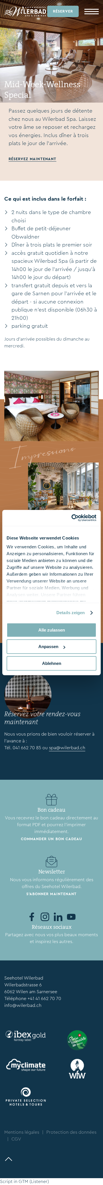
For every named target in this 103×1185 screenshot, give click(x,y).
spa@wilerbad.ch (67, 747)
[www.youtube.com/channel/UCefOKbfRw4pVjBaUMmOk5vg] (71, 917)
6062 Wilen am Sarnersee (30, 991)
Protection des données (71, 1132)
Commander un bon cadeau (51, 839)
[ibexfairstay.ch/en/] (26, 1036)
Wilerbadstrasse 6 (23, 985)
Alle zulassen (51, 630)
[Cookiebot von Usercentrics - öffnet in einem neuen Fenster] (72, 518)
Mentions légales (21, 1132)
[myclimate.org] (26, 1065)
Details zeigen (70, 612)
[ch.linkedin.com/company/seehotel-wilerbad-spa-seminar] (58, 917)
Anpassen (48, 646)
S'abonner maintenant (51, 894)
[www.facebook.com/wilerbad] (31, 917)
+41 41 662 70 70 (44, 998)
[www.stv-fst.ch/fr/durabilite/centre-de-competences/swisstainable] (77, 1040)
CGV (16, 1139)
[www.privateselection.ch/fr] (26, 1096)
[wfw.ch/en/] (77, 1069)
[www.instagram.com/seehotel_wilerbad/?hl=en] (45, 917)
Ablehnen (51, 663)
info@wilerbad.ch (22, 1005)
